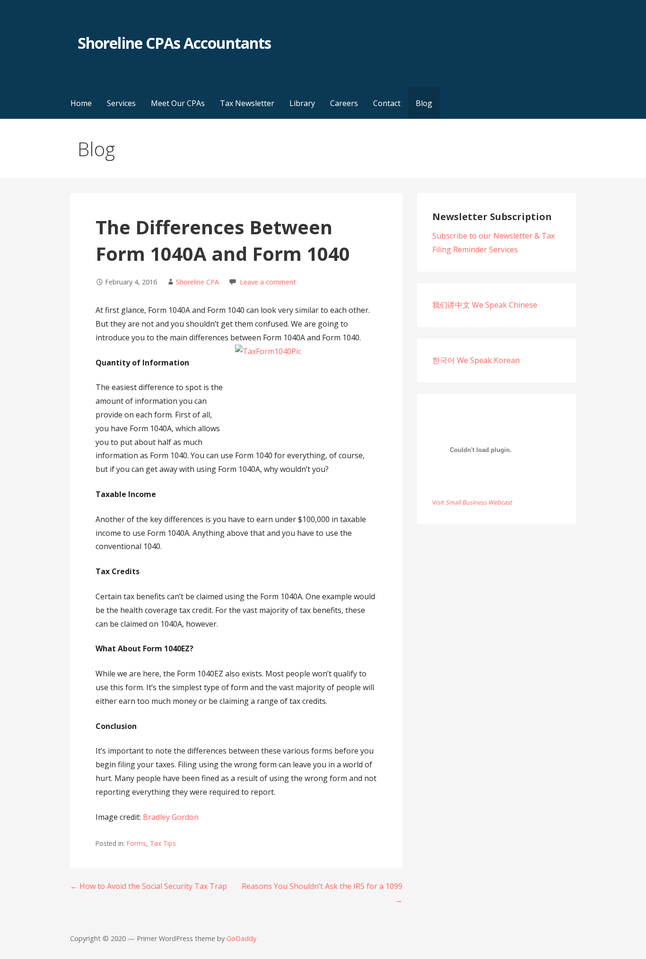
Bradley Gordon (171, 817)
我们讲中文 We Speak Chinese (484, 305)
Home (81, 103)
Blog (424, 103)
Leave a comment (268, 281)
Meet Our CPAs (178, 103)
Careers (344, 103)
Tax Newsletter (247, 103)
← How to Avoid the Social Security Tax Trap (148, 886)
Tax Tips (163, 843)
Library (302, 103)
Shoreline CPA (197, 281)
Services (121, 103)
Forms (136, 843)
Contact (387, 103)
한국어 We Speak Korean (476, 360)
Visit (472, 502)
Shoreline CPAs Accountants (174, 43)
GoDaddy (241, 938)
